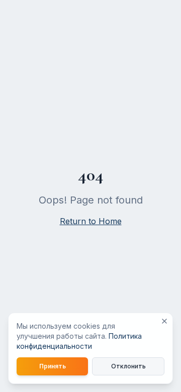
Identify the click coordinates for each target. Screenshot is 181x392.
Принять (52, 366)
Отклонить (128, 366)
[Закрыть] (164, 321)
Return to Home (91, 221)
